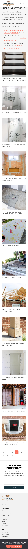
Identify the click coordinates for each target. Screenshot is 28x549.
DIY (2, 511)
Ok (8, 546)
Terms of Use (5, 532)
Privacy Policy (5, 534)
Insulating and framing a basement (14, 411)
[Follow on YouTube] (3, 504)
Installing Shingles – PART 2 (11, 246)
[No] (26, 544)
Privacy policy (16, 546)
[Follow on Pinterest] (8, 504)
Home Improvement (7, 513)
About (3, 521)
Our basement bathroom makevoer (14, 112)
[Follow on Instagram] (5, 504)
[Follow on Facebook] (11, 504)
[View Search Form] (20, 4)
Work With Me (5, 526)
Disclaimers (5, 536)
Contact (4, 523)
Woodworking (5, 515)
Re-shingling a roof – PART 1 (11, 278)
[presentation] (14, 64)
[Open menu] (23, 4)
